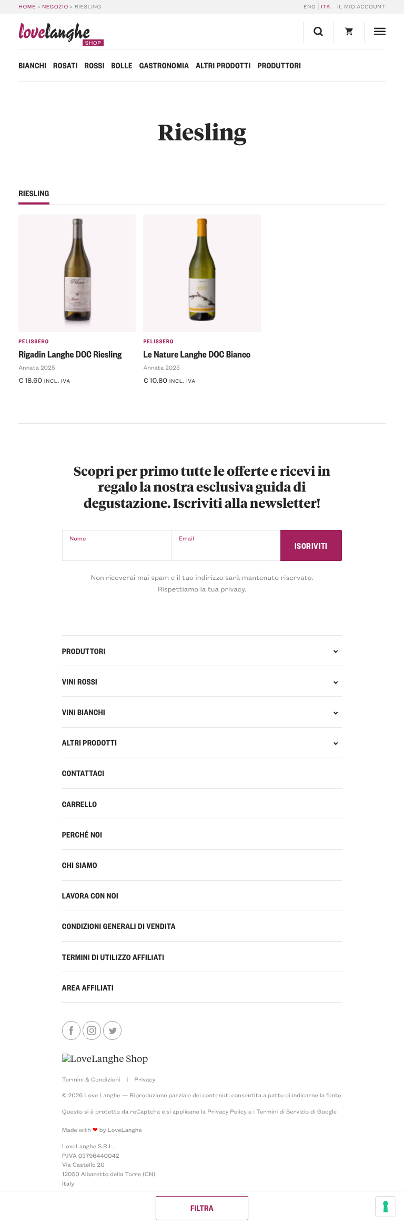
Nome (77, 538)
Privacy (144, 1079)
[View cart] (349, 32)
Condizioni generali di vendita (119, 926)
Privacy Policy (227, 1111)
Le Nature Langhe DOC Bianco (196, 354)
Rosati (65, 65)
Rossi (95, 65)
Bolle (121, 65)
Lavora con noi (90, 895)
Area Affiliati (88, 987)
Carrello (79, 804)
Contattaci (83, 773)
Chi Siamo (79, 865)
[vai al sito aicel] (105, 1059)
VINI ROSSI (79, 681)
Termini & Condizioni (91, 1079)
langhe (54, 34)
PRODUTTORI (84, 651)
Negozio (55, 6)
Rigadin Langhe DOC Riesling (70, 354)
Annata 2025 (36, 367)
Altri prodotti (223, 65)
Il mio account (361, 6)
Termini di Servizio (282, 1111)
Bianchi (32, 65)
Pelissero (33, 341)
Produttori (279, 65)
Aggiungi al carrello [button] (59, 398)
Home (27, 6)
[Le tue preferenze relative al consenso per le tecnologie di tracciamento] (386, 1207)
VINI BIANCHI (83, 712)
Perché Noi (82, 834)
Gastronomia (164, 65)
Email (186, 538)
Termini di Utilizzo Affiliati (113, 957)
